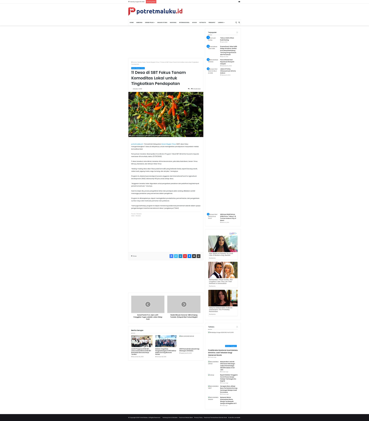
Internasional (184, 22)
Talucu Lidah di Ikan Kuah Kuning (227, 39)
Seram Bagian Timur (153, 62)
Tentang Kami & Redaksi (170, 417)
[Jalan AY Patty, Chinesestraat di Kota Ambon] (213, 140)
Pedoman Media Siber (186, 417)
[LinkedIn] (180, 256)
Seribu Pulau (149, 22)
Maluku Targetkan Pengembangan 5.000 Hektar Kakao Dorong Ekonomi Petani (165, 351)
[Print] (198, 256)
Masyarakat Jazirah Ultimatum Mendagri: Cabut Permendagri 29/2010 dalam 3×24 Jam (227, 366)
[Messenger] (189, 256)
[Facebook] (171, 256)
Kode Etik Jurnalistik (234, 417)
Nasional (173, 22)
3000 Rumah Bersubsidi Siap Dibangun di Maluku (189, 350)
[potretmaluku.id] (155, 11)
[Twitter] (176, 256)
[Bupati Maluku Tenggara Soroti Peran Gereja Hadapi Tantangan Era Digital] (213, 377)
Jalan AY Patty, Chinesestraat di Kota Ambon (228, 71)
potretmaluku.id (137, 144)
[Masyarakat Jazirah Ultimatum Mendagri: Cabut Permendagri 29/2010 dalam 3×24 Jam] (213, 364)
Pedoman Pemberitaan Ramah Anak (215, 417)
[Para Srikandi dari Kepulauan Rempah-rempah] (213, 62)
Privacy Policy (198, 417)
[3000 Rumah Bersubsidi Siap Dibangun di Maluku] (189, 341)
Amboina (139, 22)
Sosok (194, 22)
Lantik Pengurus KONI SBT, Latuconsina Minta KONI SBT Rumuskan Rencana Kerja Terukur (141, 351)
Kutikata (202, 22)
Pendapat (212, 22)
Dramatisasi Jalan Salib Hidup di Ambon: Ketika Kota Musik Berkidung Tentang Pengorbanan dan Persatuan (228, 51)
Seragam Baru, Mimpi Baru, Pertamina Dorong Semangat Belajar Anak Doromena (228, 389)
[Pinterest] (185, 256)
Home (132, 22)
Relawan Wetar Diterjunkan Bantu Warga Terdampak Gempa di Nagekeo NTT (228, 400)
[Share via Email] (194, 256)
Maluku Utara (162, 22)
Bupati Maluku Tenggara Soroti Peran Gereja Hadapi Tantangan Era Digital (229, 378)
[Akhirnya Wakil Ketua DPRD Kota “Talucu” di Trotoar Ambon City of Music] (213, 217)
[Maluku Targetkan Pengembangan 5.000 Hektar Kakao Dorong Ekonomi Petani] (165, 341)
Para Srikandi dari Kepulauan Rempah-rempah (227, 62)
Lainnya (220, 22)
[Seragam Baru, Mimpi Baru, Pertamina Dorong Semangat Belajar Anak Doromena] (213, 388)
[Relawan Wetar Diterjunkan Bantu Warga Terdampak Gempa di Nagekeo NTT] (213, 400)
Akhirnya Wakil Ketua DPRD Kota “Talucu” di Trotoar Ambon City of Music (228, 217)
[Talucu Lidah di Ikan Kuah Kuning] (213, 40)
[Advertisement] (165, 41)
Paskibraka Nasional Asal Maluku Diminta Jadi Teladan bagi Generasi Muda (223, 352)
